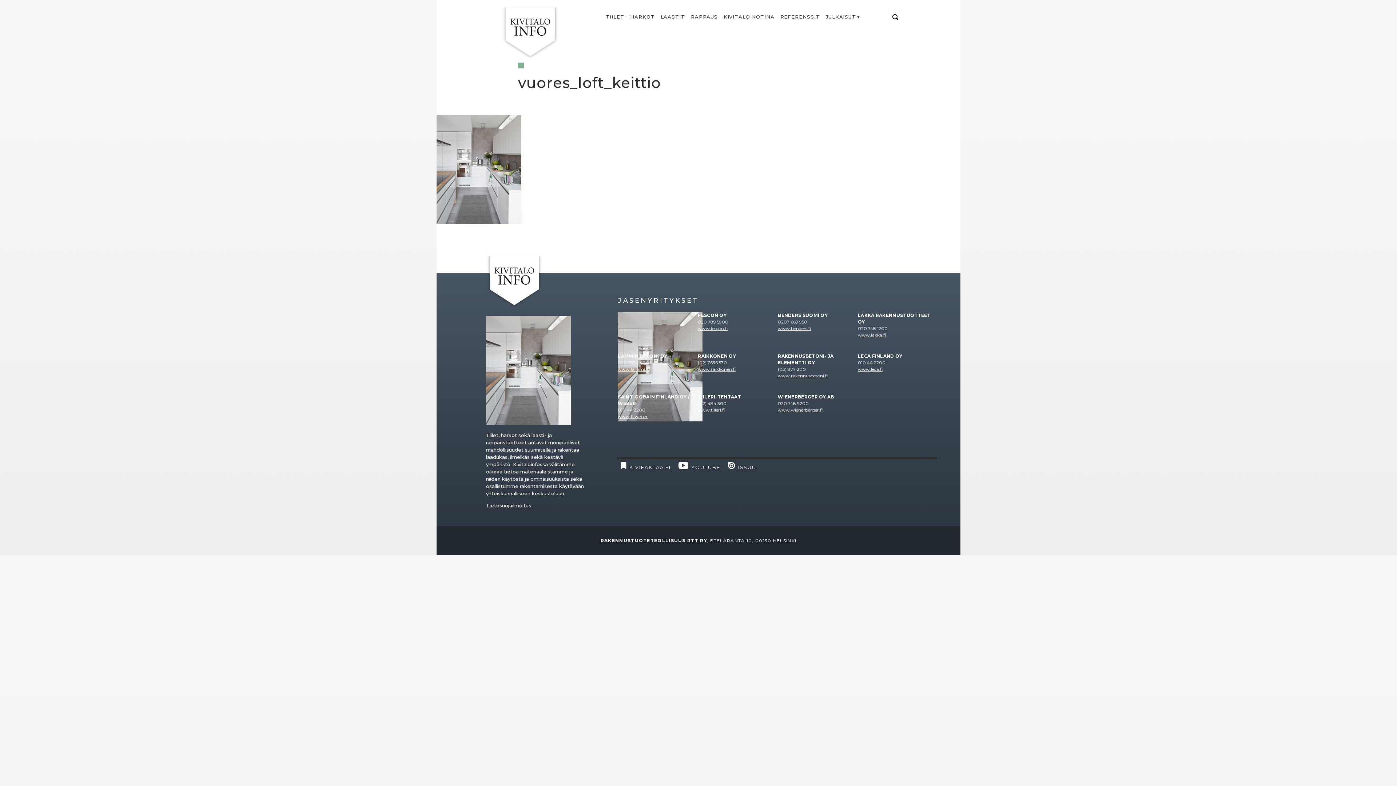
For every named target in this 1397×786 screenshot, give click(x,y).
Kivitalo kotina (749, 17)
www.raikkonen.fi (717, 369)
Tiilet (615, 17)
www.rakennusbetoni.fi (803, 375)
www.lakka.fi (872, 335)
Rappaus (704, 17)
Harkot (642, 17)
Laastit (673, 17)
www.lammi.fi (633, 369)
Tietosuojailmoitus (508, 505)
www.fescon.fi (713, 328)
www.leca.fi (870, 369)
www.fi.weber (633, 416)
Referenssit (800, 17)
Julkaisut (841, 17)
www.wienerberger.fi (800, 410)
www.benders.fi (794, 328)
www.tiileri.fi (711, 410)
